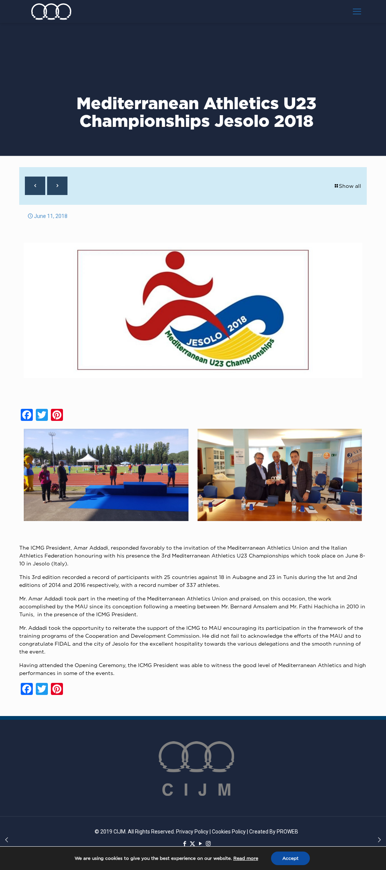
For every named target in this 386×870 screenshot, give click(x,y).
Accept (290, 858)
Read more (245, 858)
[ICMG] (51, 11)
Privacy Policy (192, 832)
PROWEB (287, 832)
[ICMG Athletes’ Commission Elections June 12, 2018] (379, 840)
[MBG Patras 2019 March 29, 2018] (6, 840)
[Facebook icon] (184, 843)
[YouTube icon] (200, 843)
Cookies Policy (229, 832)
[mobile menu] (357, 11)
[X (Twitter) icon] (192, 843)
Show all (350, 186)
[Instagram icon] (208, 843)
